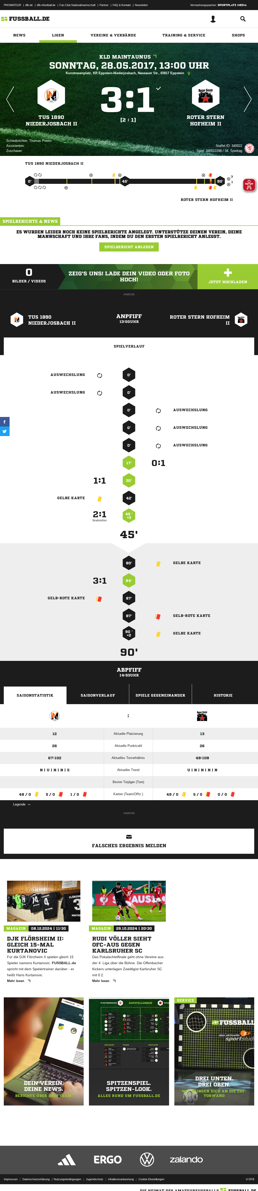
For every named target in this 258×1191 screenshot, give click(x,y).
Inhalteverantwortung (121, 1179)
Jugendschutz (94, 1179)
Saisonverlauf (98, 695)
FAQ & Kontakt (122, 5)
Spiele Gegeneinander (160, 695)
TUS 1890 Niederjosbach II (51, 120)
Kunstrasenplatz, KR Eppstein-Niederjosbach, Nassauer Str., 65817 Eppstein (125, 73)
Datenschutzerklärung (36, 1179)
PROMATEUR (12, 5)
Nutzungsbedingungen (67, 1179)
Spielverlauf (129, 346)
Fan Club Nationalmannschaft (77, 5)
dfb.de (29, 5)
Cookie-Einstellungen (151, 1179)
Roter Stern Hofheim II (205, 120)
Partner (104, 5)
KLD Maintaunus (125, 57)
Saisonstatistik (35, 695)
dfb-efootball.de (46, 5)
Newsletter (141, 5)
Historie (223, 695)
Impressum (11, 1179)
